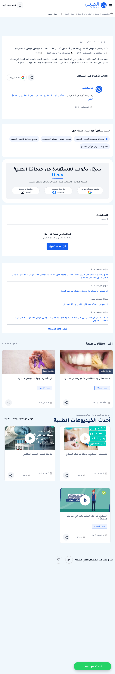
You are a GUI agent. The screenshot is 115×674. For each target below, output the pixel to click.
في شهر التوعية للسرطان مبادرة (35, 378)
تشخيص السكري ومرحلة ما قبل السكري (86, 454)
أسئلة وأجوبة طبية (85, 14)
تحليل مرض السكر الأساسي (56, 139)
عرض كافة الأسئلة (57, 329)
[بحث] (20, 5)
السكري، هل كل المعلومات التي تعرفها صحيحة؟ (86, 517)
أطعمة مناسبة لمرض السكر (90, 139)
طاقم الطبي (87, 87)
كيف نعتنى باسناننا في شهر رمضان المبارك (86, 378)
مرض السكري (68, 14)
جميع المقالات (9, 343)
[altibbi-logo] (96, 5)
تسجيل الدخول (9, 5)
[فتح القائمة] (110, 5)
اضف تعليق (55, 246)
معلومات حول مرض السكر (94, 146)
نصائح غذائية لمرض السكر (24, 139)
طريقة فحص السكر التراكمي (37, 454)
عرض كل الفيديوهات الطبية (18, 418)
